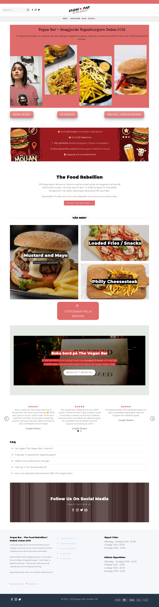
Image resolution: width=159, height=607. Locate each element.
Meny (65, 18)
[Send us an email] (85, 529)
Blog (84, 18)
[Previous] (6, 428)
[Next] (152, 428)
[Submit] (28, 10)
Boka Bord (75, 18)
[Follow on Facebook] (32, 10)
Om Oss (91, 18)
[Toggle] (12, 468)
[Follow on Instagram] (36, 10)
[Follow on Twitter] (39, 10)
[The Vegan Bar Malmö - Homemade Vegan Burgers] (79, 10)
